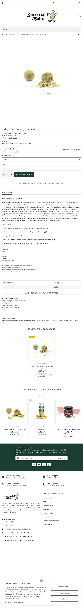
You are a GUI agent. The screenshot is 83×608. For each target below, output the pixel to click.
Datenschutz (18, 602)
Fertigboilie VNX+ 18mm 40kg (14, 429)
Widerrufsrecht (48, 524)
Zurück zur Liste (6, 34)
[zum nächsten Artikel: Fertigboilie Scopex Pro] (78, 34)
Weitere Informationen (56, 183)
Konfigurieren (65, 593)
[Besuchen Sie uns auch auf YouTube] (39, 464)
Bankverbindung (48, 513)
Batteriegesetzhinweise (51, 521)
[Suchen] (79, 29)
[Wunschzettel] (79, 3)
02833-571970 (61, 485)
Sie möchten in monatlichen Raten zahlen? (41, 183)
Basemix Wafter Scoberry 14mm (68, 429)
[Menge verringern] (4, 174)
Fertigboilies (13, 138)
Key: (9, 569)
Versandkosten (48, 506)
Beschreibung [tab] (7, 192)
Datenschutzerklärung (50, 450)
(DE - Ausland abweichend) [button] (24, 143)
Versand (15, 152)
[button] (28, 3)
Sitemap (46, 509)
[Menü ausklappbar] (3, 16)
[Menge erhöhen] (11, 174)
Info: (8, 548)
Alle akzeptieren (64, 586)
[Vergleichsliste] (54, 3)
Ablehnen (64, 599)
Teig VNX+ (41, 429)
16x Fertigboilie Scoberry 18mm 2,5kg (41, 367)
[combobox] (41, 159)
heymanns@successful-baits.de (20, 529)
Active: (8, 554)
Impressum (8, 602)
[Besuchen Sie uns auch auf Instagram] (44, 464)
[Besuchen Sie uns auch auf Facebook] (34, 464)
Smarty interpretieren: (6, 562)
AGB (44, 502)
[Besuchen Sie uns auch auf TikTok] (49, 464)
